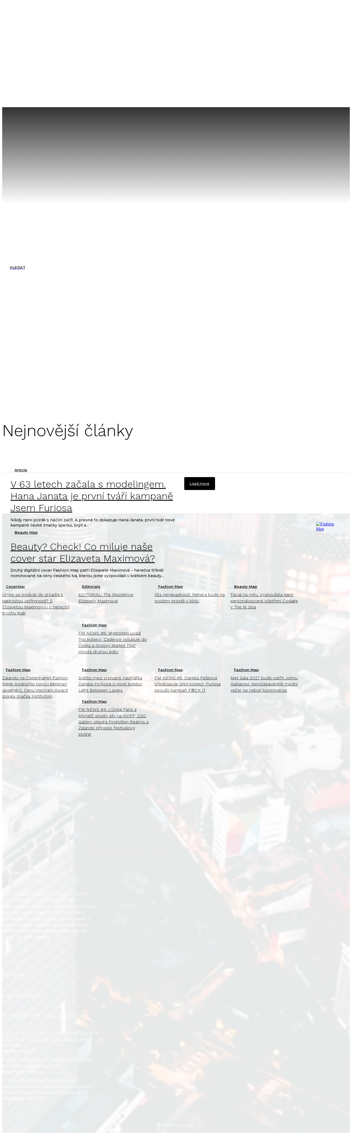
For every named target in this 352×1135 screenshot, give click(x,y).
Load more (200, 483)
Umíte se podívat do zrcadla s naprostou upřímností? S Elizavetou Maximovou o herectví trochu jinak (46, 1085)
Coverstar (12, 1098)
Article (21, 470)
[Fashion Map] (327, 684)
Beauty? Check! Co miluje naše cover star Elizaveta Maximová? (48, 1062)
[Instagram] (9, 956)
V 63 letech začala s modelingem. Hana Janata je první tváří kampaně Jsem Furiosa (91, 496)
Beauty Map (13, 1072)
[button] (249, 97)
